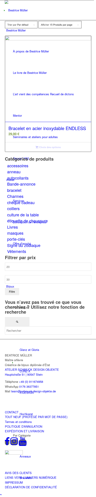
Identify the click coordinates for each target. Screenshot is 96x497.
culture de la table (23, 214)
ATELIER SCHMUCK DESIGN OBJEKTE (32, 369)
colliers (13, 208)
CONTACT (12, 412)
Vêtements (16, 251)
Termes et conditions (18, 422)
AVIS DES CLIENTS (18, 473)
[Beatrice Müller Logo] (25, 10)
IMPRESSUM (14, 482)
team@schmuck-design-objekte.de (33, 391)
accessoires (17, 165)
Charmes (15, 196)
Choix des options (49, 147)
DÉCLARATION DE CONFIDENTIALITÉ (31, 487)
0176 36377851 (29, 386)
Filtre (12, 291)
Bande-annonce (21, 184)
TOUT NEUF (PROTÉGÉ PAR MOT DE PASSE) (36, 417)
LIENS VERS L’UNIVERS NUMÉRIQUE (30, 477)
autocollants (18, 178)
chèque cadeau (21, 202)
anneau (14, 171)
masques (15, 233)
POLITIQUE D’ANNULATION (23, 426)
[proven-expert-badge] (14, 453)
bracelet (14, 190)
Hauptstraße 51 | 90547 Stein (24, 374)
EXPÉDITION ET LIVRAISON (24, 431)
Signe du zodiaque (23, 245)
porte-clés (16, 239)
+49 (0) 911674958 (31, 381)
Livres (12, 227)
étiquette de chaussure (27, 221)
